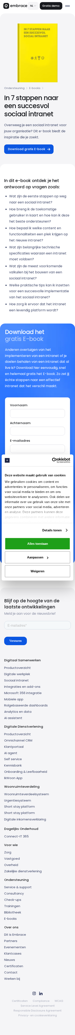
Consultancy (14, 893)
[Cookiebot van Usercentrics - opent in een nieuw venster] (53, 460)
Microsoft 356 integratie (23, 693)
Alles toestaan (37, 543)
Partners (10, 941)
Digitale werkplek (17, 674)
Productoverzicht (17, 668)
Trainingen (12, 906)
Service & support (18, 887)
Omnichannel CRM (18, 740)
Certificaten (13, 966)
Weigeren (37, 571)
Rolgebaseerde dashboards (26, 705)
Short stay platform (19, 806)
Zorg (7, 852)
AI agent (10, 753)
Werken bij (12, 978)
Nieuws (9, 960)
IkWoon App (13, 778)
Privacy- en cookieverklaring (37, 1015)
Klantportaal (14, 746)
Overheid (11, 865)
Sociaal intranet (16, 680)
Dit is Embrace (15, 934)
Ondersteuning (14, 88)
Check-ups (12, 899)
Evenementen (15, 947)
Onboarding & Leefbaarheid (25, 771)
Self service (13, 759)
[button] (33, 6)
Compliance (41, 1001)
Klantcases (12, 953)
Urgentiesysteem (17, 800)
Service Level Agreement (38, 1005)
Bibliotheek (12, 912)
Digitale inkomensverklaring (25, 819)
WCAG (59, 1001)
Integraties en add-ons (22, 686)
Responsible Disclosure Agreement (37, 1010)
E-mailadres (20, 440)
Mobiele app (13, 699)
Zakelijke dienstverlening (23, 871)
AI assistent (13, 718)
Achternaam (20, 423)
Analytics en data (17, 711)
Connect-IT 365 (16, 836)
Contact (11, 972)
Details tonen (52, 530)
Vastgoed (12, 858)
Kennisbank (13, 765)
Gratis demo (51, 6)
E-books (34, 88)
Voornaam (19, 405)
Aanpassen (35, 557)
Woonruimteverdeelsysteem (26, 794)
